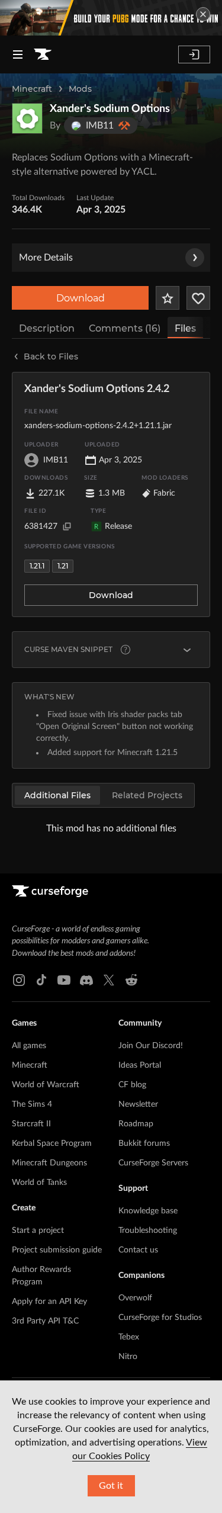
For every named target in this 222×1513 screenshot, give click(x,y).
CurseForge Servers (153, 1163)
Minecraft (32, 88)
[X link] (109, 980)
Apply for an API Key (49, 1301)
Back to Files (51, 356)
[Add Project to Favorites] (167, 298)
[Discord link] (86, 980)
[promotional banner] (111, 18)
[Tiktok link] (41, 980)
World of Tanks (39, 1182)
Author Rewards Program (41, 1275)
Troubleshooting (147, 1230)
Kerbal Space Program (52, 1143)
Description (47, 328)
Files (185, 328)
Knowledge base (148, 1211)
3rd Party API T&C (45, 1321)
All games (29, 1046)
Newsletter (138, 1104)
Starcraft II (31, 1124)
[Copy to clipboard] (67, 526)
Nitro (127, 1357)
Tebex (128, 1337)
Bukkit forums (144, 1143)
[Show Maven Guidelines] (187, 649)
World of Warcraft (45, 1085)
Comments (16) (124, 328)
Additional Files (57, 795)
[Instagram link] (19, 980)
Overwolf (135, 1298)
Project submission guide (57, 1250)
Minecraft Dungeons (49, 1163)
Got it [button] (111, 1485)
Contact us (138, 1250)
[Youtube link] (64, 980)
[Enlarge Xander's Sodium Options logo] (27, 118)
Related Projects (147, 795)
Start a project (38, 1230)
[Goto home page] (42, 54)
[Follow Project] (198, 298)
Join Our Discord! (150, 1046)
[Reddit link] (131, 980)
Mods (80, 88)
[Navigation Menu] (18, 54)
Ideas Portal (139, 1065)
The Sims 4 (32, 1104)
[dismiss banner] (203, 14)
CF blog (132, 1085)
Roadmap (135, 1124)
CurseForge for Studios (160, 1317)
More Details (46, 257)
